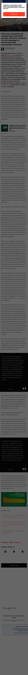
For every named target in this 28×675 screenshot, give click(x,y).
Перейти (14, 14)
